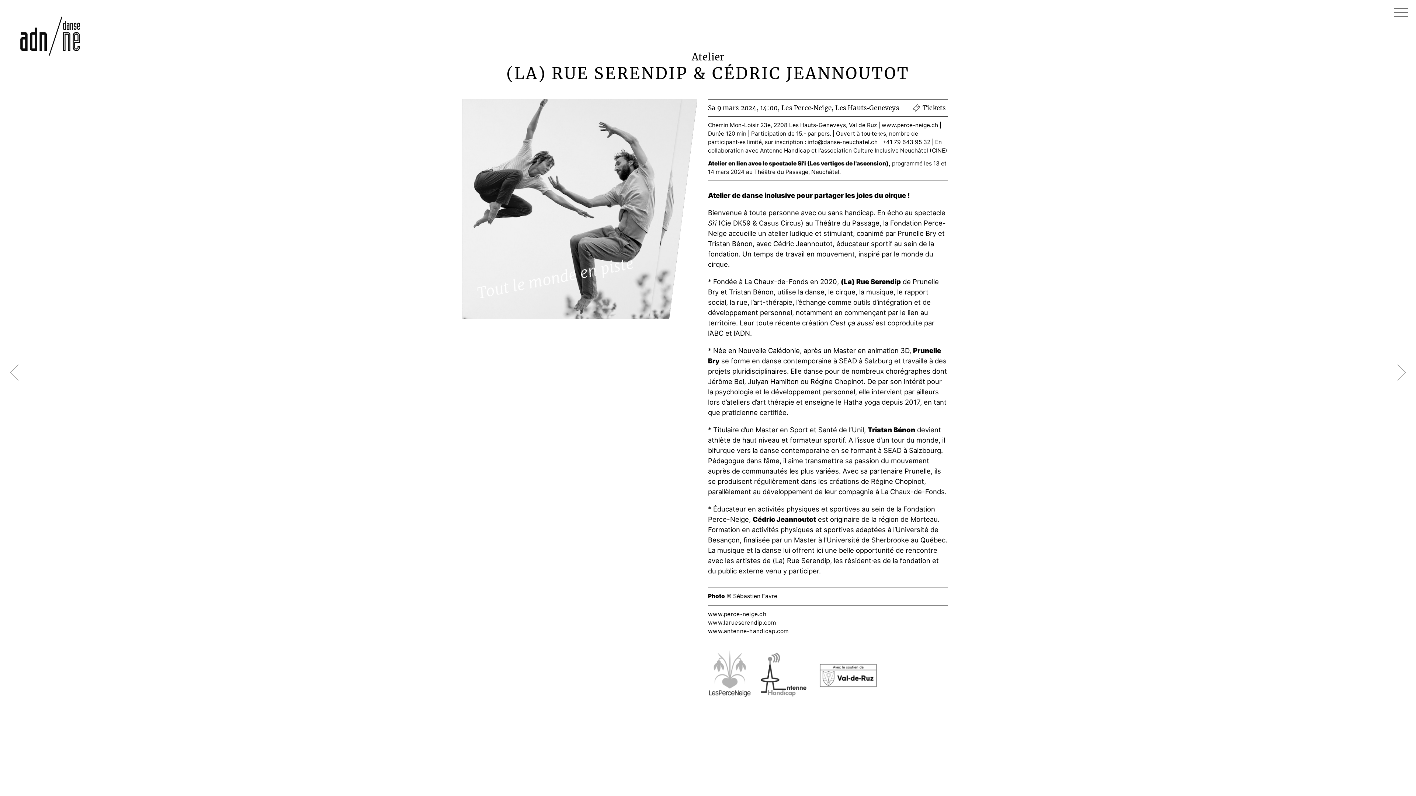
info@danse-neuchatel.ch (843, 142)
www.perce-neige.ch (910, 125)
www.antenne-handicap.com (748, 631)
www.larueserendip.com (742, 622)
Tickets (934, 108)
